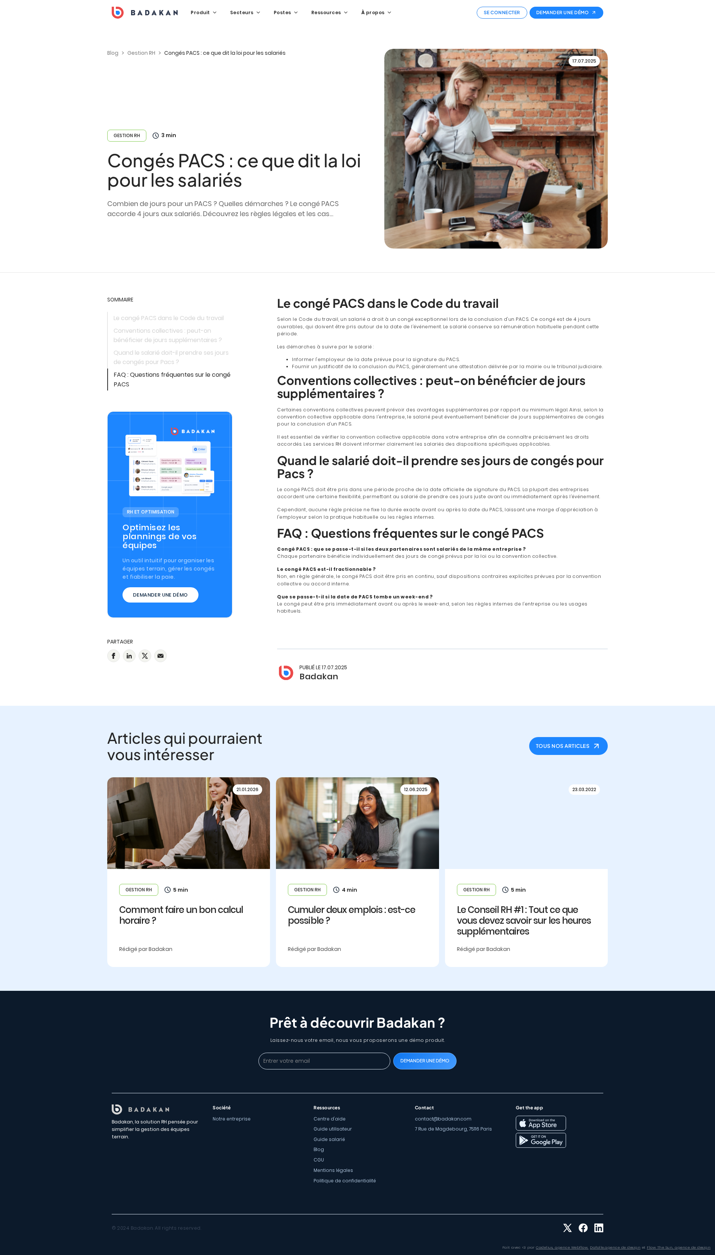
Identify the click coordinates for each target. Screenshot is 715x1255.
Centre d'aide (330, 1119)
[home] (145, 13)
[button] (203, 12)
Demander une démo (160, 594)
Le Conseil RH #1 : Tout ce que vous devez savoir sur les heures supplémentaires (524, 921)
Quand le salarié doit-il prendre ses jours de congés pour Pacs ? (171, 357)
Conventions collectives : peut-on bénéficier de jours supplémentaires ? (168, 335)
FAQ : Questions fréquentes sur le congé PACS (172, 379)
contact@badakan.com (443, 1119)
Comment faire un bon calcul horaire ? (181, 915)
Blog (319, 1149)
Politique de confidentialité (345, 1180)
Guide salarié (329, 1139)
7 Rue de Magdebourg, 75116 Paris (453, 1129)
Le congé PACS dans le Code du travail (169, 318)
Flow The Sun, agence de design (679, 1247)
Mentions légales (333, 1170)
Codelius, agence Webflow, (562, 1247)
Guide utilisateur (333, 1129)
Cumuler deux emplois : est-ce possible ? (351, 915)
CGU (319, 1160)
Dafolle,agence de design (615, 1247)
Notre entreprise (232, 1119)
